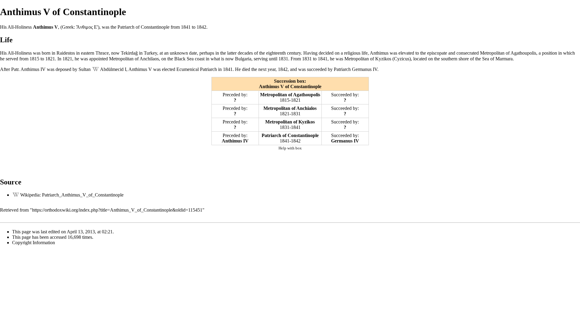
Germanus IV (364, 69)
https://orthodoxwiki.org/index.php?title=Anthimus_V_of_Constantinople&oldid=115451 (117, 210)
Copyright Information (33, 242)
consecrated (467, 53)
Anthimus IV (33, 69)
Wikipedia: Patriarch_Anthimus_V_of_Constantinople (72, 194)
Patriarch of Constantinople (290, 135)
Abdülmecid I (113, 69)
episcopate (437, 53)
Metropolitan (492, 53)
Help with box (290, 148)
